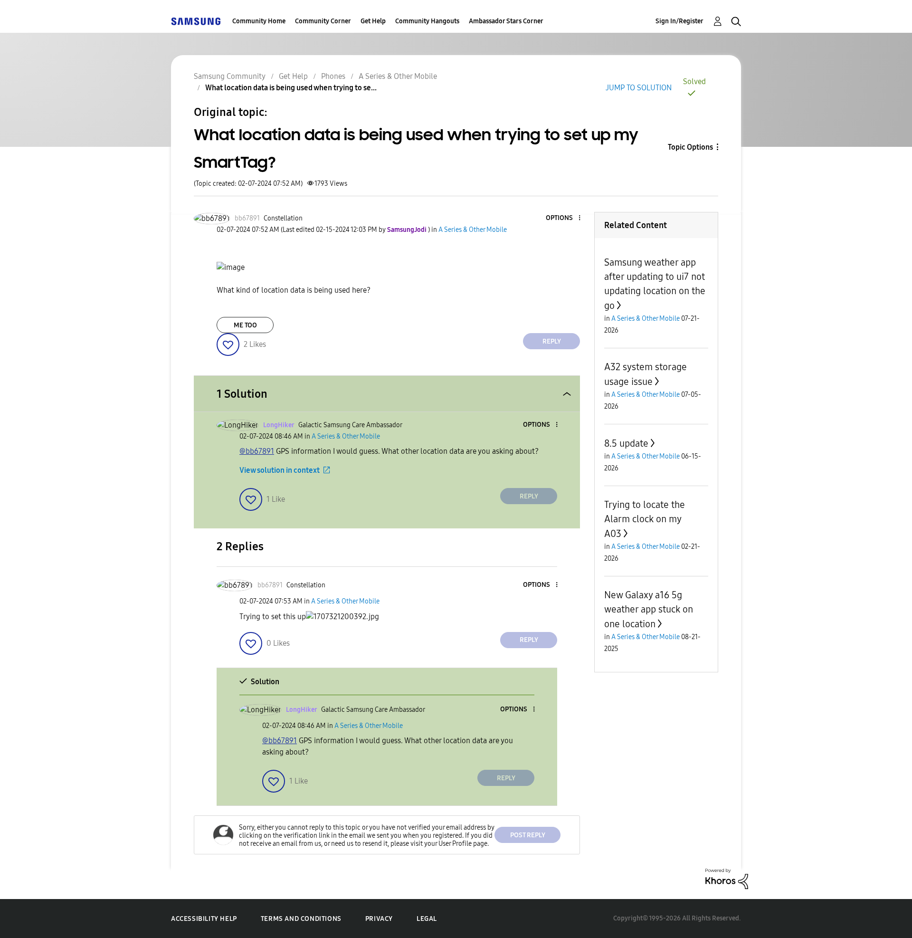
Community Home (258, 21)
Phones (333, 76)
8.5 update (626, 443)
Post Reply (527, 835)
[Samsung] (195, 21)
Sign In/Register (679, 21)
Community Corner (323, 21)
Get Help (373, 21)
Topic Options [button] (690, 147)
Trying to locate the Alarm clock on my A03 (644, 519)
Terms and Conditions (301, 919)
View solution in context (279, 470)
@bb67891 (256, 451)
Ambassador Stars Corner (506, 21)
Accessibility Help (204, 919)
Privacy (379, 919)
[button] (563, 218)
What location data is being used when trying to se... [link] (291, 87)
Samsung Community (230, 76)
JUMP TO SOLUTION (639, 87)
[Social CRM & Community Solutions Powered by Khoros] (726, 877)
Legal (427, 919)
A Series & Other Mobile (398, 76)
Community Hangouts (427, 21)
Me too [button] (245, 325)
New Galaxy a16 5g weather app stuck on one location (648, 609)
